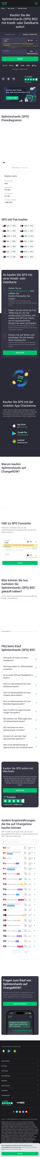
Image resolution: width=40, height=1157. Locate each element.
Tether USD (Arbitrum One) (13, 904)
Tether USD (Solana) (14, 889)
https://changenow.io (18, 291)
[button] (32, 40)
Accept (20, 1154)
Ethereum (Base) (13, 863)
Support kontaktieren (20, 1004)
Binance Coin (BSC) (13, 920)
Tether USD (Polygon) (15, 899)
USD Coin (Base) (13, 941)
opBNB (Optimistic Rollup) (13, 925)
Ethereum (9, 858)
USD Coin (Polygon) (15, 946)
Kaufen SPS (20, 353)
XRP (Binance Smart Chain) (15, 915)
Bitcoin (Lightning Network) (14, 853)
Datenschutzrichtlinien (11, 1149)
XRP (8, 910)
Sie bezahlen (7, 39)
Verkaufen (27, 548)
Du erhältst (6, 50)
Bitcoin (9, 847)
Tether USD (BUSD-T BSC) (15, 884)
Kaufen (20, 59)
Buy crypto (11, 8)
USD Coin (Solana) (14, 936)
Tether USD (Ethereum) (14, 879)
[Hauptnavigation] (36, 3)
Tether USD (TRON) (13, 874)
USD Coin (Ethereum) (14, 931)
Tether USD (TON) (13, 894)
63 (26, 952)
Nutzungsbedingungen (29, 1147)
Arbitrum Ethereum (12, 868)
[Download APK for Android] (20, 441)
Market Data (20, 167)
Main (3, 8)
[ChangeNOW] (4, 3)
